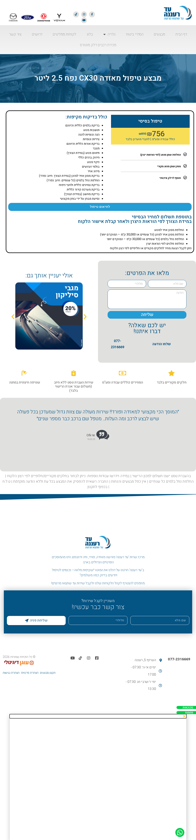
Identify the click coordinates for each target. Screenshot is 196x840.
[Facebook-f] (92, 14)
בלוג (90, 34)
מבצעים (159, 34)
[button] (13, 316)
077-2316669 (179, 659)
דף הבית (181, 34)
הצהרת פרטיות (29, 672)
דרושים (37, 34)
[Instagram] (84, 14)
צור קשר (15, 34)
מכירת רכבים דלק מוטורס (98, 45)
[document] (98, 777)
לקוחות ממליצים (64, 34)
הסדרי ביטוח (134, 34)
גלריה (111, 34)
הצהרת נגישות (11, 672)
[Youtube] (84, 20)
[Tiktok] (76, 14)
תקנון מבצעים (48, 672)
